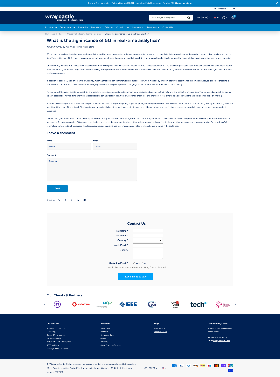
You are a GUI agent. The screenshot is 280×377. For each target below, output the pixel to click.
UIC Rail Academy (54, 338)
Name (50, 140)
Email (96, 140)
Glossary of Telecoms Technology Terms (84, 34)
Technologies (66, 27)
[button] (44, 304)
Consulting (121, 27)
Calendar (109, 27)
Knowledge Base (107, 335)
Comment (52, 155)
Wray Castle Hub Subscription (59, 342)
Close (277, 3)
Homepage (50, 34)
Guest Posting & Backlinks (110, 345)
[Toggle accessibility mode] (233, 8)
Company (136, 27)
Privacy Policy (159, 328)
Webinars (104, 332)
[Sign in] (225, 17)
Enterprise (83, 27)
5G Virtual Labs (53, 345)
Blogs (61, 34)
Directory (104, 342)
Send (57, 188)
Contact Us (167, 27)
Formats (95, 27)
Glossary (103, 338)
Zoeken (189, 18)
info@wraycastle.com (221, 341)
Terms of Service (160, 332)
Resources (152, 27)
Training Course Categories (58, 349)
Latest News (105, 328)
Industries (49, 27)
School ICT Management (56, 335)
